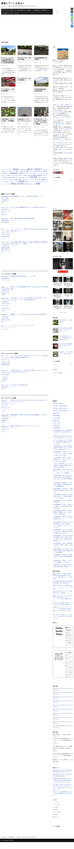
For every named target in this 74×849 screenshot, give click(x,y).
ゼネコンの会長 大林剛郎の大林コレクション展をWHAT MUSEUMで (28, 207)
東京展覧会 (21, 184)
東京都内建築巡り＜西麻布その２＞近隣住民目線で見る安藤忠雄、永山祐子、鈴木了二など (63, 490)
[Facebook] (72, 14)
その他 (54, 809)
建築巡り (30, 169)
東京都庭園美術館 (22, 169)
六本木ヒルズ (25, 179)
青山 (26, 175)
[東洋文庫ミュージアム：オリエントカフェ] (25, 111)
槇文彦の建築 (56, 420)
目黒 (42, 171)
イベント (11, 182)
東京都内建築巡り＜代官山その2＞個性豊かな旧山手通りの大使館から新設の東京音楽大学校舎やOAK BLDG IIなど (63, 531)
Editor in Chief (65, 771)
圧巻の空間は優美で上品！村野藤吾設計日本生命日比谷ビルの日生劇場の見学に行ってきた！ (63, 432)
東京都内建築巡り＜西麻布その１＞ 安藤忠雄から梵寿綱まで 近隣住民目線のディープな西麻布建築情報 (63, 484)
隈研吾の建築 (56, 413)
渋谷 (17, 177)
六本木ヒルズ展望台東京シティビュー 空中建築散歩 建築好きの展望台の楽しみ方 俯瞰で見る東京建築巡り (64, 465)
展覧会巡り (4, 175)
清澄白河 (27, 177)
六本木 (26, 171)
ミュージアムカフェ (38, 181)
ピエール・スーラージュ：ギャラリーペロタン (23, 325)
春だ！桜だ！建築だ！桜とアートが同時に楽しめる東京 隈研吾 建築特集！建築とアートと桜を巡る (63, 442)
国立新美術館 (4, 173)
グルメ (27, 62)
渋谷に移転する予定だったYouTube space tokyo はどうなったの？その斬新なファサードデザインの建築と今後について (63, 786)
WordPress (11, 840)
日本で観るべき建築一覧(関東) (60, 405)
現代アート (24, 173)
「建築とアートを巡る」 (59, 163)
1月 (56, 688)
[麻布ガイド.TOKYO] (63, 636)
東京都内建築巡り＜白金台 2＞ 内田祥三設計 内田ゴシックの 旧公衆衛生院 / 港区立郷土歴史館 (63, 506)
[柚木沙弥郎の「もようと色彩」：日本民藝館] (8, 111)
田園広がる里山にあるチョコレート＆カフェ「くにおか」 (26, 426)
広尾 (30, 179)
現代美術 (33, 177)
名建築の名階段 (22, 177)
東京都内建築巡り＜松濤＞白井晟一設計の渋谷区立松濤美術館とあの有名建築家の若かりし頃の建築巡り (63, 551)
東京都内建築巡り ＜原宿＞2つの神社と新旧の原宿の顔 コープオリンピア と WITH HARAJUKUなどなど (63, 518)
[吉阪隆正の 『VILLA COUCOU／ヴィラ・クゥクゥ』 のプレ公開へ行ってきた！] (58, 247)
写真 (4, 177)
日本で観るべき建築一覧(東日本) (60, 408)
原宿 (34, 184)
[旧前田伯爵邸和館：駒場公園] (41, 50)
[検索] (71, 180)
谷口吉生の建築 (56, 418)
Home (3, 10)
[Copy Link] (72, 20)
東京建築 (33, 175)
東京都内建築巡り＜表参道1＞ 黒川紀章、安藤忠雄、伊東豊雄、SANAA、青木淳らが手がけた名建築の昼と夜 (63, 448)
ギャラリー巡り (14, 171)
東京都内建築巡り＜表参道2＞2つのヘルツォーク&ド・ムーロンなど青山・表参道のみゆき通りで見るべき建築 (63, 453)
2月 (58, 688)
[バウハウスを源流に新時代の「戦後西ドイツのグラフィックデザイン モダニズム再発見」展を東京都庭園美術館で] (68, 215)
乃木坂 (8, 175)
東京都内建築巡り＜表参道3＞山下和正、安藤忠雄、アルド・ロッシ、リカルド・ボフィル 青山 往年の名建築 (63, 459)
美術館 (21, 182)
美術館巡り (14, 173)
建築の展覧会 (36, 10)
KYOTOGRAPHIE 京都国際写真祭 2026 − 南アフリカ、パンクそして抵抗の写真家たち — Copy (63, 740)
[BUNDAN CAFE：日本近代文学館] (25, 50)
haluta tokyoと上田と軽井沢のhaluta (19, 384)
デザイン (55, 812)
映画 (54, 816)
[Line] (72, 17)
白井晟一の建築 (56, 422)
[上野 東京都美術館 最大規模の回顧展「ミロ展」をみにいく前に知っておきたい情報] (68, 236)
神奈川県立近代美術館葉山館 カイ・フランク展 (23, 276)
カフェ (8, 184)
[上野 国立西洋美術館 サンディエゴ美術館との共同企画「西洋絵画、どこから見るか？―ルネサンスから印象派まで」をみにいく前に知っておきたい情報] (68, 226)
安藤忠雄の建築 (56, 415)
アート (8, 65)
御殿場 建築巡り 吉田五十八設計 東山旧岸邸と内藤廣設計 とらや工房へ (29, 414)
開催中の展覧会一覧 (21, 10)
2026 (54, 688)
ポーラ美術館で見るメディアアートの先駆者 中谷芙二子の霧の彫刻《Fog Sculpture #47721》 (62, 748)
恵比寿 (28, 184)
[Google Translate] (72, 23)
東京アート (28, 181)
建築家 (15, 169)
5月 (63, 688)
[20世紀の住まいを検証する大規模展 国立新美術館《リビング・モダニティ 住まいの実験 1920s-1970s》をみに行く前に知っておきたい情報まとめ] (58, 215)
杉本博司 (35, 171)
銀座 (39, 171)
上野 (33, 179)
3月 (60, 692)
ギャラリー (19, 175)
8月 (69, 688)
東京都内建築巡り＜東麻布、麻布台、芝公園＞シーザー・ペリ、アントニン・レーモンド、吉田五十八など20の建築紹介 (63, 471)
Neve (2, 840)
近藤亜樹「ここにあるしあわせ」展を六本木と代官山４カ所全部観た (28, 314)
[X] (72, 8)
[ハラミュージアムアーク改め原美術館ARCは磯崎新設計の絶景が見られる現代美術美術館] (8, 50)
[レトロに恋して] (63, 664)
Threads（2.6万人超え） (58, 111)
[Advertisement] (37, 27)
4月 (61, 692)
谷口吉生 (12, 175)
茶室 (8, 173)
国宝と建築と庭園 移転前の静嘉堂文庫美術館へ (23, 218)
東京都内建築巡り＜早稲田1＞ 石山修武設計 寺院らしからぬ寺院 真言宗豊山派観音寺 (63, 556)
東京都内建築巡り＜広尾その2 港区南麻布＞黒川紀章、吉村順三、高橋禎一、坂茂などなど (63, 545)
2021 (54, 709)
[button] (65, 275)
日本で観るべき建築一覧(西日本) (60, 410)
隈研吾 (45, 171)
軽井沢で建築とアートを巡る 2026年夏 (61, 734)
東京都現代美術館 (11, 177)
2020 (54, 713)
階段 (29, 175)
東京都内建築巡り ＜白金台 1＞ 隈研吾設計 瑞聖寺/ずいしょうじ (27, 196)
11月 (55, 698)
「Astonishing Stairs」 (57, 134)
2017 (54, 725)
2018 (54, 721)
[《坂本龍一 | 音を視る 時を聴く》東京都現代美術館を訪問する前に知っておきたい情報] (68, 247)
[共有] (72, 26)
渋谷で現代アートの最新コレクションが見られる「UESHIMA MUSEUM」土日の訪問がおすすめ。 (62, 616)
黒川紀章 (30, 173)
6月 (65, 688)
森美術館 (21, 171)
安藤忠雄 (39, 175)
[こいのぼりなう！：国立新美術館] (8, 82)
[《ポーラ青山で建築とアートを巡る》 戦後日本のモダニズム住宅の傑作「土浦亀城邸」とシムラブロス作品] (58, 226)
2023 (54, 701)
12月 (57, 698)
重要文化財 (11, 179)
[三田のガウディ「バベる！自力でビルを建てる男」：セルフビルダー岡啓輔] (41, 111)
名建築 (34, 173)
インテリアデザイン (6, 169)
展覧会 (14, 184)
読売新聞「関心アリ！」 (59, 139)
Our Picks (7, 10)
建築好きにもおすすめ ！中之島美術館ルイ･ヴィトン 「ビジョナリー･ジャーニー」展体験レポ (63, 587)
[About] (63, 54)
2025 (54, 692)
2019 (54, 717)
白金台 (31, 171)
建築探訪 (38, 169)
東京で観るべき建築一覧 (58, 403)
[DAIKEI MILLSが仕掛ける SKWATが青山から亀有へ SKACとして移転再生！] (58, 236)
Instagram (67, 152)
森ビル (7, 171)
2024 (54, 696)
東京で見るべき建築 (44, 173)
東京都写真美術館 (17, 179)
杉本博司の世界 (56, 425)
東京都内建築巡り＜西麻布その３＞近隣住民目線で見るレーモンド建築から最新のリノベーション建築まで (63, 496)
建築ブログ (12, 10)
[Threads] (72, 11)
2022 (54, 705)
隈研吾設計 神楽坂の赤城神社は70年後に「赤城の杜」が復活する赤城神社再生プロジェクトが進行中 (62, 780)
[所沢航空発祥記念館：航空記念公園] (41, 82)
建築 (40, 62)
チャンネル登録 (63, 271)
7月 (67, 688)
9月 (70, 692)
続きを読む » (9, 73)
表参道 (44, 179)
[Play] (62, 263)
